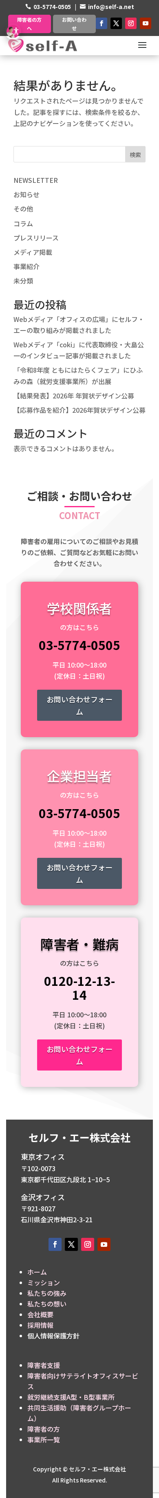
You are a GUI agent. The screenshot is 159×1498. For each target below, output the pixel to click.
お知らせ (26, 194)
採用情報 (40, 1325)
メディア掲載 (32, 252)
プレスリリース (36, 238)
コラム (23, 223)
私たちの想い (46, 1304)
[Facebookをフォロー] (101, 23)
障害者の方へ (29, 23)
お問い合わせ (74, 23)
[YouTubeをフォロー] (145, 23)
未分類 (23, 281)
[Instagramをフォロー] (131, 23)
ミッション (43, 1282)
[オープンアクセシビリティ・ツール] (13, 31)
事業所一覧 (43, 1439)
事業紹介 (26, 266)
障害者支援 (43, 1365)
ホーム (37, 1272)
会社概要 (40, 1314)
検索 (135, 155)
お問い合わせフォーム (79, 705)
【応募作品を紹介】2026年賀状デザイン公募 (79, 410)
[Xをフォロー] (116, 23)
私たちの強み (46, 1293)
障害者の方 (43, 1429)
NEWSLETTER (35, 180)
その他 (23, 209)
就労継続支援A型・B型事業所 (71, 1397)
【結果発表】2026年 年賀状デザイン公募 (73, 395)
